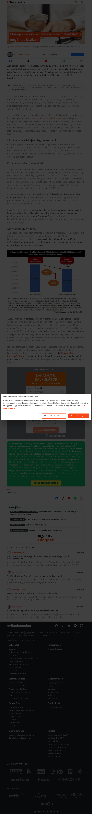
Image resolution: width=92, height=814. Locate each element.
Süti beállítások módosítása (54, 416)
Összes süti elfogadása (79, 416)
